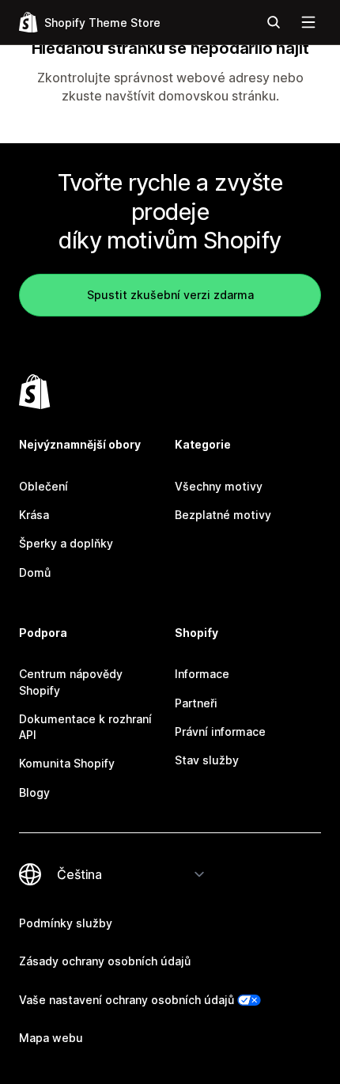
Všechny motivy (219, 486)
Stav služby (207, 760)
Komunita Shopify (67, 763)
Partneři (196, 703)
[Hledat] (273, 22)
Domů (35, 572)
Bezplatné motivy (223, 514)
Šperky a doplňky (66, 543)
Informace (202, 673)
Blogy (34, 792)
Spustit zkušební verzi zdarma (170, 294)
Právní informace (220, 731)
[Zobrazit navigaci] (308, 22)
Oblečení (43, 486)
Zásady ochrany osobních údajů (105, 961)
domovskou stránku (217, 96)
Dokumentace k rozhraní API (85, 726)
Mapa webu (51, 1037)
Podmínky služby (65, 923)
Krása (34, 514)
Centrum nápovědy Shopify (71, 681)
